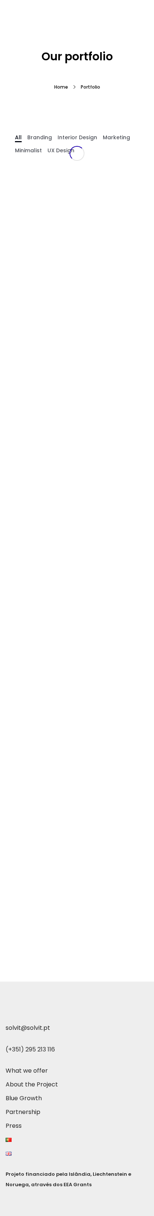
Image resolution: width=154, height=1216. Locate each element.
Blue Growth (24, 1098)
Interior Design (77, 137)
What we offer (27, 1070)
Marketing (116, 137)
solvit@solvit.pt (28, 1028)
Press (14, 1125)
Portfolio (90, 87)
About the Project (32, 1084)
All (18, 137)
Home (61, 87)
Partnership (23, 1112)
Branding (39, 137)
